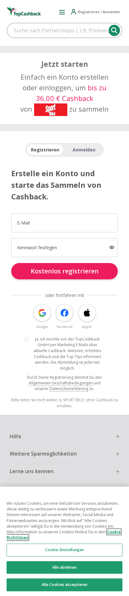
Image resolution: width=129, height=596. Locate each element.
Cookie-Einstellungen (64, 549)
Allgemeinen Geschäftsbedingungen (61, 383)
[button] (62, 11)
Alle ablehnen (64, 567)
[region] (64, 541)
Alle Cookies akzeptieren (65, 584)
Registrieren (45, 150)
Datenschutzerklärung (68, 388)
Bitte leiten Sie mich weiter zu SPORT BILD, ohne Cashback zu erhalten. (64, 403)
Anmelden (84, 150)
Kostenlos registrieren (65, 271)
